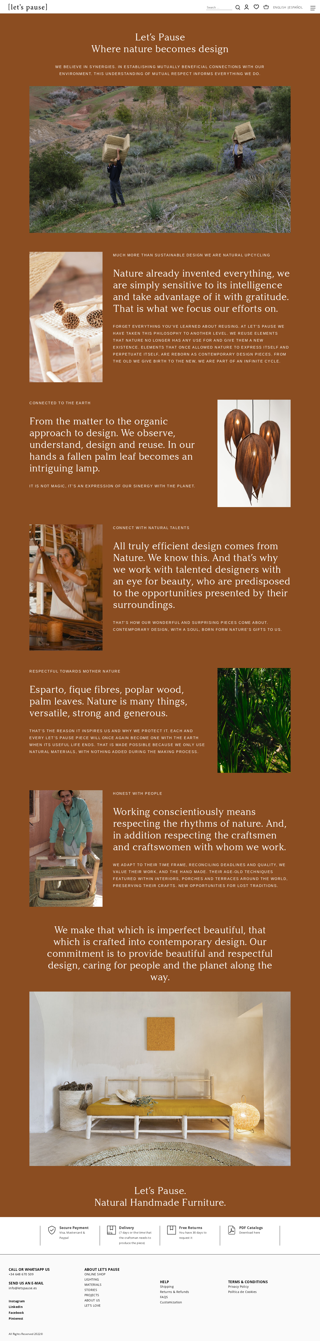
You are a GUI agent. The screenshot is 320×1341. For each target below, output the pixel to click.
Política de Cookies (242, 1292)
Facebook (16, 1313)
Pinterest (16, 1319)
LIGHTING (91, 1279)
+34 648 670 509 (21, 1274)
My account (246, 7)
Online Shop (95, 1274)
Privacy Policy (238, 1286)
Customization (171, 1302)
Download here (249, 1232)
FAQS (164, 1297)
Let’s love (92, 1305)
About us (92, 1300)
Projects (91, 1295)
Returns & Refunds (174, 1292)
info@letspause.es (23, 1288)
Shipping (167, 1286)
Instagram (17, 1301)
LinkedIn (16, 1307)
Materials (93, 1285)
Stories (90, 1290)
